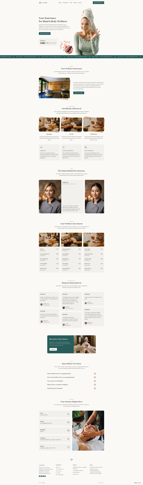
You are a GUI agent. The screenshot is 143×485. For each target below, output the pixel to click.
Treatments (65, 2)
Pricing (75, 2)
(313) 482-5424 (76, 472)
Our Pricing (58, 471)
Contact (80, 2)
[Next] (102, 196)
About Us (58, 467)
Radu (44, 482)
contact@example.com (78, 470)
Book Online (75, 474)
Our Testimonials (60, 474)
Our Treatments (59, 469)
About (60, 2)
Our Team (58, 472)
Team (70, 2)
